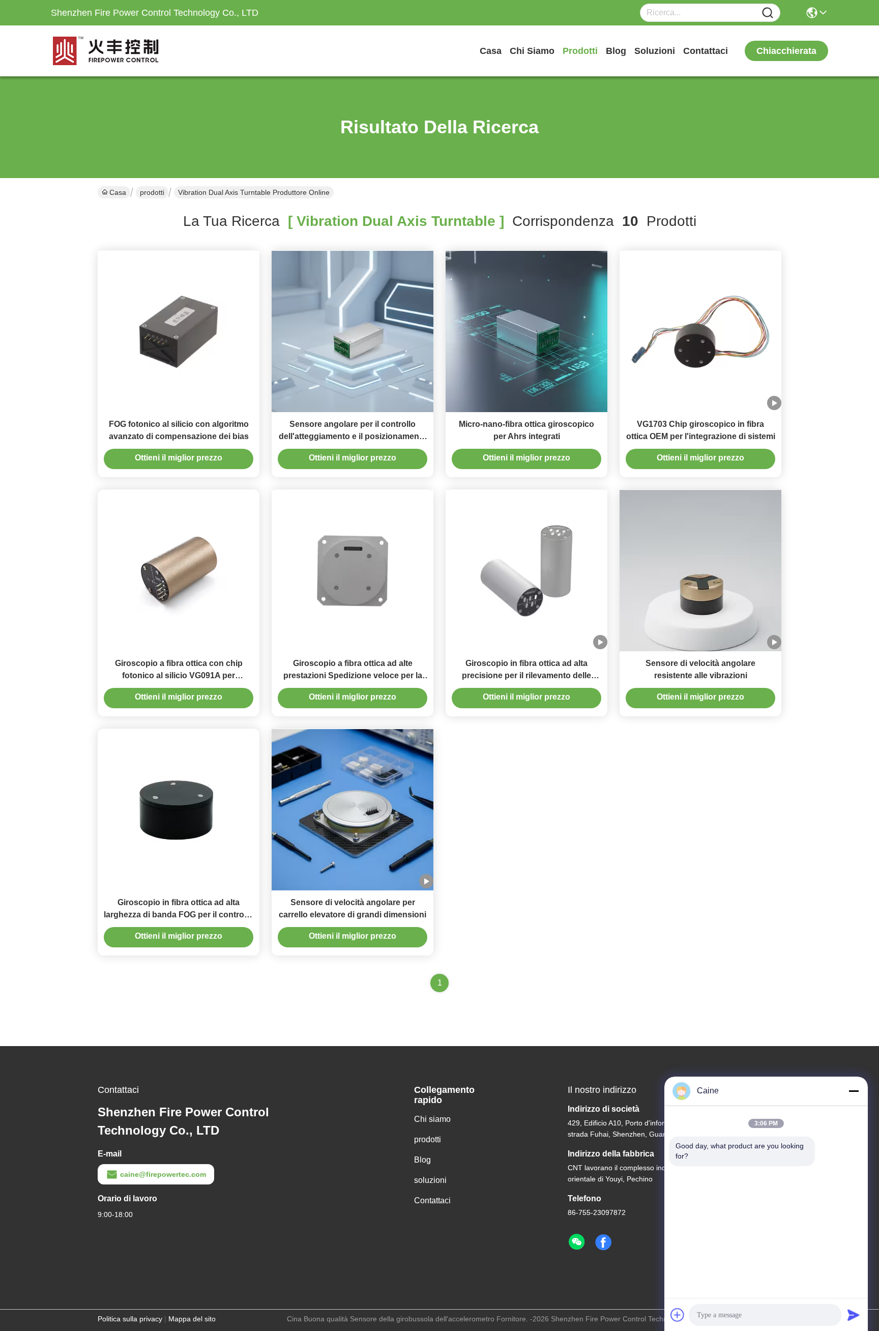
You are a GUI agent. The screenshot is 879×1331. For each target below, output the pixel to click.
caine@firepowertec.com (163, 1174)
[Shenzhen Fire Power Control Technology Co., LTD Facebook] (603, 1242)
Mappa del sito (192, 1319)
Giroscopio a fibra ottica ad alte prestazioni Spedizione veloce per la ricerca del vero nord (352, 675)
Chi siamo (532, 51)
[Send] (853, 1315)
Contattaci (705, 51)
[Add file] (677, 1315)
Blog (616, 51)
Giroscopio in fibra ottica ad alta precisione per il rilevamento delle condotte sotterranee (526, 675)
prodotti (580, 51)
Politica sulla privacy (130, 1319)
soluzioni (654, 51)
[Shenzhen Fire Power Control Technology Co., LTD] (107, 51)
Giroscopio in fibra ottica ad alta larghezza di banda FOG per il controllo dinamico (178, 914)
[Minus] (853, 1091)
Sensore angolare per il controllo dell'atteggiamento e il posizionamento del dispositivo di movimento (353, 436)
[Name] (767, 13)
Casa (491, 51)
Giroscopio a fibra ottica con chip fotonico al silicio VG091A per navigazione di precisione (179, 675)
